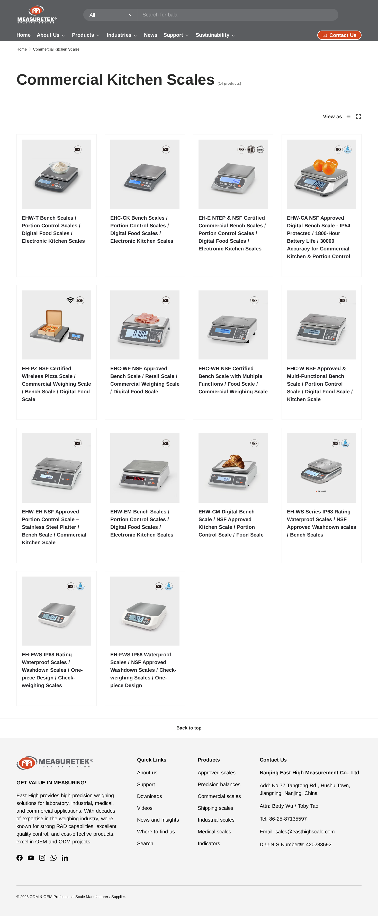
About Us (48, 35)
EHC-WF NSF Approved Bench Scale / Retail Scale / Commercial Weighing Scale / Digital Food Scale (144, 380)
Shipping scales (215, 808)
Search (145, 843)
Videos (144, 808)
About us (147, 772)
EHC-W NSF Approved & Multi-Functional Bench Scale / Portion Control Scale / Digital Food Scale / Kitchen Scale (320, 384)
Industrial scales (216, 820)
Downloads (149, 796)
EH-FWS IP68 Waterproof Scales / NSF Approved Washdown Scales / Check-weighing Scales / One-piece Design (143, 670)
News (150, 35)
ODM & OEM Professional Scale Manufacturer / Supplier (77, 896)
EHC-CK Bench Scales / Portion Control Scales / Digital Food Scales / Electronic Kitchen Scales (141, 229)
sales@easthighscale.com (305, 831)
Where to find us (156, 831)
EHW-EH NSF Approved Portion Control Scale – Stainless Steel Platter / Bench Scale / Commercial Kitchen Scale (54, 527)
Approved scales (217, 772)
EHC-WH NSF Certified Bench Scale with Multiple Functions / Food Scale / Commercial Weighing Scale (233, 380)
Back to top (189, 727)
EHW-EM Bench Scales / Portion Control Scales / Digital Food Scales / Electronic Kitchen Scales (141, 523)
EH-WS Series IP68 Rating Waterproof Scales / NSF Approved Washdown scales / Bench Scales (321, 523)
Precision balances (219, 784)
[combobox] (211, 15)
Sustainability (212, 35)
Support (173, 35)
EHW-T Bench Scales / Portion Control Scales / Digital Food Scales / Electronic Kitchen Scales (53, 229)
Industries (119, 35)
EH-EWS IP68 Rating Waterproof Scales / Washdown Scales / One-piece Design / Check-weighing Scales (52, 670)
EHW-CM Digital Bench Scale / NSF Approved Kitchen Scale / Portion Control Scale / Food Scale (231, 523)
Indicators (209, 843)
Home (23, 35)
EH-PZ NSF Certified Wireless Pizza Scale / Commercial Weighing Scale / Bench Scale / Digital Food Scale (56, 384)
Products (83, 35)
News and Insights (158, 820)
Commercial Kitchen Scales (56, 49)
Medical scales (214, 831)
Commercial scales (219, 796)
